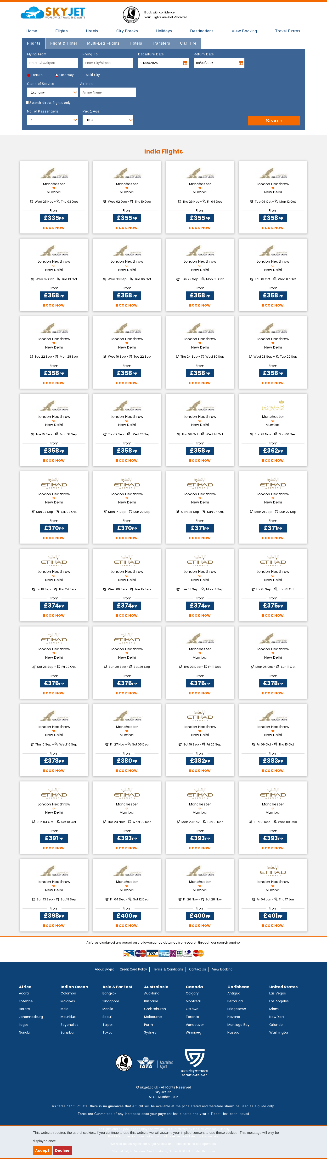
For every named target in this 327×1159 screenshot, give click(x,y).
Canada (194, 987)
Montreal (193, 1001)
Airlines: (87, 84)
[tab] (33, 43)
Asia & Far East (117, 987)
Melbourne (153, 1016)
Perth (148, 1024)
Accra (24, 993)
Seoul (107, 1016)
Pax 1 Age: (92, 111)
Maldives (68, 1001)
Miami (274, 1008)
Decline (62, 1150)
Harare (24, 1008)
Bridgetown (236, 1008)
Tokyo (107, 1032)
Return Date (204, 54)
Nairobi (24, 1032)
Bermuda (235, 1001)
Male (64, 1008)
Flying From (36, 54)
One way (66, 75)
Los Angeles (279, 1001)
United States (283, 987)
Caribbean (238, 987)
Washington (279, 1032)
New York (276, 1016)
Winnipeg (193, 1032)
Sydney (150, 1032)
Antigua (233, 993)
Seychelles (69, 1024)
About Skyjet (104, 969)
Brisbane (151, 1001)
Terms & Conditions (168, 969)
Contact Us (197, 969)
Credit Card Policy (133, 969)
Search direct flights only (50, 103)
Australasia (156, 987)
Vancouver (195, 1024)
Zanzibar (68, 1032)
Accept (42, 1150)
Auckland (151, 993)
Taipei (107, 1024)
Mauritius (68, 1016)
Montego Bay (238, 1024)
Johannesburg (31, 1016)
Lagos (23, 1024)
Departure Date (151, 54)
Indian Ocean (74, 987)
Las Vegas (277, 993)
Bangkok (109, 993)
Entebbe (26, 1001)
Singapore (110, 1001)
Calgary (192, 993)
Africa (25, 987)
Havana (233, 1016)
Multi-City (93, 75)
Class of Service (40, 84)
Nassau (233, 1032)
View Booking (222, 969)
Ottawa (192, 1008)
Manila (107, 1008)
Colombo (68, 993)
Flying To (90, 54)
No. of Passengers (42, 111)
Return (37, 75)
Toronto (192, 1016)
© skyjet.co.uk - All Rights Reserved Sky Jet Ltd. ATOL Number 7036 (163, 1092)
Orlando (276, 1024)
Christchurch (155, 1008)
